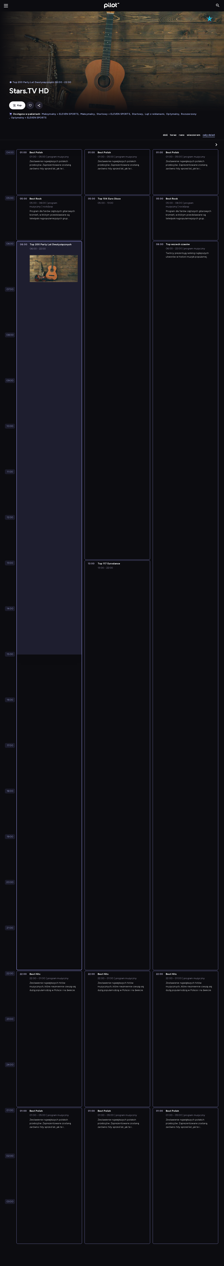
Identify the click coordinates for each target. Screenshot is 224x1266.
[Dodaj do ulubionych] (30, 105)
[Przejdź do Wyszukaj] (218, 5)
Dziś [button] (165, 134)
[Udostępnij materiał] (39, 105)
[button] (216, 144)
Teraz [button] (173, 134)
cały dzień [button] (209, 134)
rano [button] (181, 134)
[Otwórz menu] (6, 5)
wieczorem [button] (193, 134)
